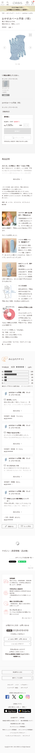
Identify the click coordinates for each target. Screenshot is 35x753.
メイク (17, 685)
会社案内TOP (14, 717)
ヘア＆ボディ (24, 685)
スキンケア (10, 685)
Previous (4, 47)
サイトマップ (26, 735)
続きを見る (16, 179)
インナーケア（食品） (13, 687)
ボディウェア (24, 687)
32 (29, 367)
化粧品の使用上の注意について (11, 720)
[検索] (7, 2)
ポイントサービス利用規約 (26, 729)
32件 (10, 27)
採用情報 (22, 717)
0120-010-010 (20, 630)
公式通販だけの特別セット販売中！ (17, 9)
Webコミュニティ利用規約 (9, 729)
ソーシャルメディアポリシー (17, 733)
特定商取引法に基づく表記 (17, 723)
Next (30, 47)
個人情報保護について (26, 720)
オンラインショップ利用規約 (17, 726)
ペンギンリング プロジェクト (13, 735)
